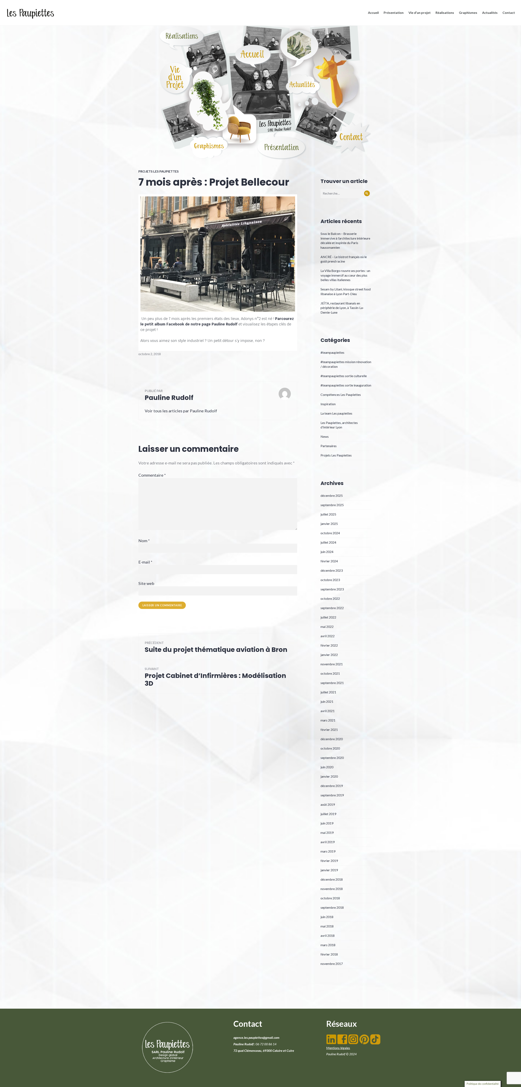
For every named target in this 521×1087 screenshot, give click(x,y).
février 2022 (329, 645)
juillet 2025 (328, 514)
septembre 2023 (332, 589)
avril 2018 (328, 935)
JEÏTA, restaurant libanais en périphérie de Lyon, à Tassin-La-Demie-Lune (342, 307)
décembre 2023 (332, 570)
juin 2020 (327, 767)
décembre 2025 (332, 495)
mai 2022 (327, 626)
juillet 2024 (328, 542)
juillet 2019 (328, 814)
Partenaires (329, 446)
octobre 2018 (330, 898)
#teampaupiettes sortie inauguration (346, 385)
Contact (508, 12)
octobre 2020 (330, 748)
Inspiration (328, 404)
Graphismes (468, 12)
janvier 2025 (329, 523)
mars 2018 (328, 945)
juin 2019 (327, 823)
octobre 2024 (330, 533)
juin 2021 (327, 701)
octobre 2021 (330, 673)
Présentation (394, 12)
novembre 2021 (332, 664)
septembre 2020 (332, 758)
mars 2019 (328, 851)
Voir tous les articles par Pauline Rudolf (181, 410)
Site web (146, 583)
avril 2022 (328, 636)
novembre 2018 (332, 889)
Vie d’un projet (419, 12)
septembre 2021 (332, 683)
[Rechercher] (366, 193)
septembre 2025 (332, 505)
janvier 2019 (329, 870)
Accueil (373, 12)
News (325, 436)
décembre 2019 (332, 786)
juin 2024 (327, 552)
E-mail (145, 561)
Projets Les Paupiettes (158, 171)
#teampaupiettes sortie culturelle (344, 376)
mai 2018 (327, 926)
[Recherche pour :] (346, 193)
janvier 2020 (329, 776)
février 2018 (329, 954)
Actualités (490, 12)
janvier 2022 (329, 655)
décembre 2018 (332, 879)
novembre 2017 (332, 963)
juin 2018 (327, 917)
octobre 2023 (330, 580)
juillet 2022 (328, 617)
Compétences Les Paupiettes (341, 394)
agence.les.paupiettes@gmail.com (256, 1037)
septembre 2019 (332, 795)
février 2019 (329, 861)
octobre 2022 (330, 598)
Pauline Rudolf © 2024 (341, 1054)
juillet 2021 (328, 692)
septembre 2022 (332, 608)
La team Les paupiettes (336, 413)
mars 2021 (328, 720)
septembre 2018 (332, 907)
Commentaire (152, 475)
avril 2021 (328, 711)
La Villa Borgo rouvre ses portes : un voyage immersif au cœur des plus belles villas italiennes (345, 275)
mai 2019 (327, 832)
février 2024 (329, 561)
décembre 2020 (332, 739)
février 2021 (329, 729)
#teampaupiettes (332, 352)
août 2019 (328, 804)
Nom (144, 540)
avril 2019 (328, 842)
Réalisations (445, 12)
